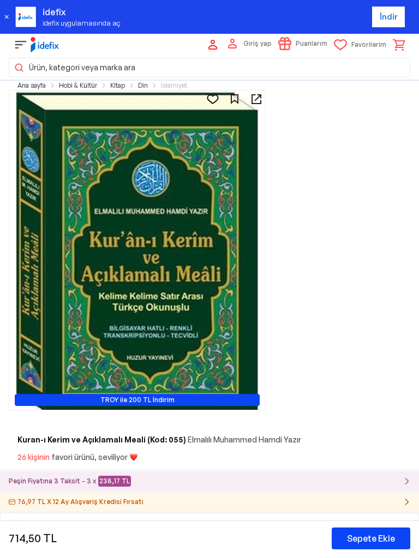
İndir (389, 16)
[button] (209, 67)
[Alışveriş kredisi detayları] (407, 502)
